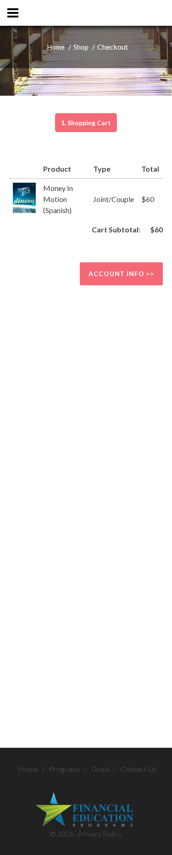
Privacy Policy (100, 834)
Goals (100, 768)
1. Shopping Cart (86, 123)
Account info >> (121, 273)
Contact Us (138, 768)
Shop (81, 47)
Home (56, 47)
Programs (64, 768)
